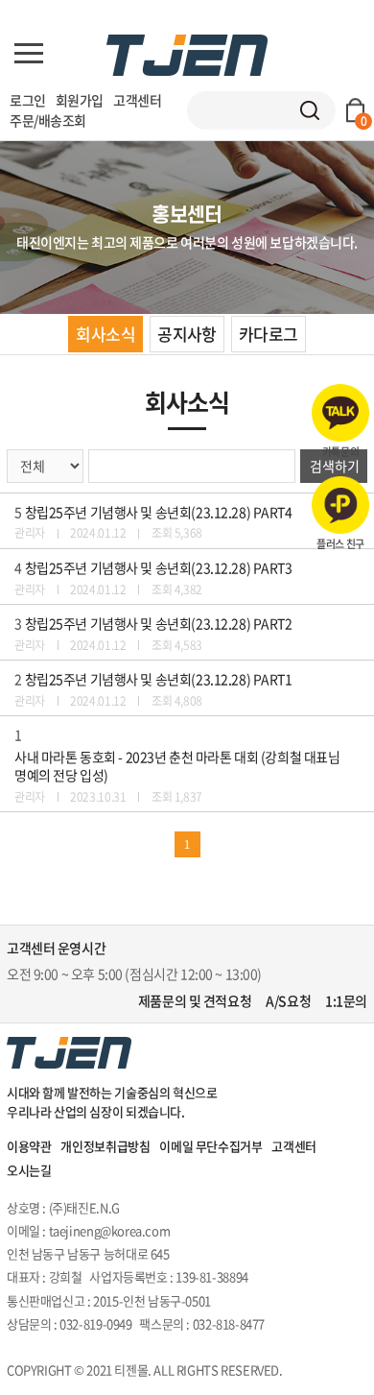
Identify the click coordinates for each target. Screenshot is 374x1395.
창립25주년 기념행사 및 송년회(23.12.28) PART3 (158, 568)
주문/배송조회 (48, 120)
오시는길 (29, 1170)
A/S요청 (288, 1000)
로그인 (28, 99)
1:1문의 (346, 1000)
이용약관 (29, 1146)
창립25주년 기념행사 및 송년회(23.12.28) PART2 (158, 623)
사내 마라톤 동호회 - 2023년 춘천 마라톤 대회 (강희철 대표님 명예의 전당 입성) (176, 766)
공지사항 (187, 334)
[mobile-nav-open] (28, 53)
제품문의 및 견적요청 (194, 1000)
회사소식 (105, 334)
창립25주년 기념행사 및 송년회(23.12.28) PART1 (158, 679)
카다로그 (268, 334)
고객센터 (137, 99)
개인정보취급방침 (105, 1146)
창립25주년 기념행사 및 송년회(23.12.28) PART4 (158, 512)
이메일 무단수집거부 (210, 1146)
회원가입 (80, 99)
